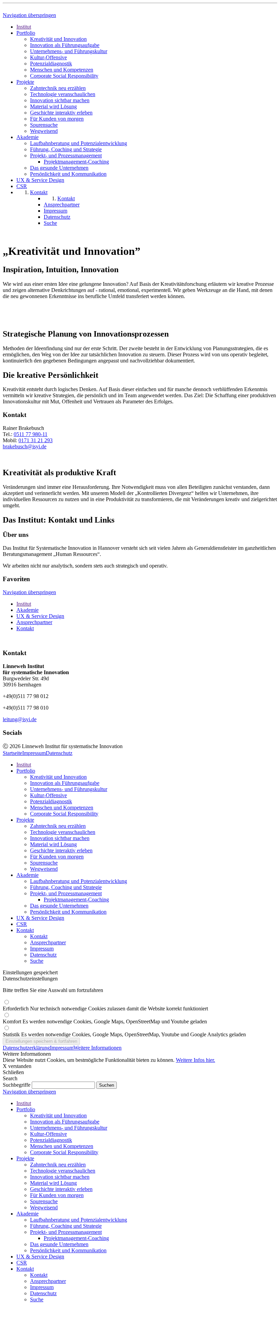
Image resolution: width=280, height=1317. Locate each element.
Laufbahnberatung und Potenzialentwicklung (78, 881)
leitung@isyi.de (20, 719)
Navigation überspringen (29, 15)
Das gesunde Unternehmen (59, 906)
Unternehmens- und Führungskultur (68, 789)
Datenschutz (59, 753)
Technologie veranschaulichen (62, 832)
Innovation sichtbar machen (59, 838)
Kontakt (25, 628)
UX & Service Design (40, 616)
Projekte (25, 820)
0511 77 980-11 (30, 434)
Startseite (12, 753)
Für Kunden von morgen (57, 856)
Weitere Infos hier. (195, 1060)
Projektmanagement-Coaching (76, 899)
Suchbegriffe (16, 1085)
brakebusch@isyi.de (24, 446)
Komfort (105, 1021)
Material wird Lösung (53, 844)
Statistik (124, 1034)
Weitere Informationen (97, 1048)
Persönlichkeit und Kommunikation (68, 912)
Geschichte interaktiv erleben (61, 850)
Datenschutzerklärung (26, 1048)
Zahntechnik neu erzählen (58, 826)
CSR (21, 924)
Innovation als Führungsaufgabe (64, 783)
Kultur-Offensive (48, 795)
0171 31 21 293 (35, 440)
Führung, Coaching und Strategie (66, 887)
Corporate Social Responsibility (64, 814)
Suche (36, 961)
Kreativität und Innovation (58, 777)
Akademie (27, 610)
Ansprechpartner (34, 622)
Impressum (34, 753)
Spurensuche (44, 863)
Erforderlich (105, 1008)
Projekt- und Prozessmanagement (66, 893)
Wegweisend (44, 869)
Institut (23, 604)
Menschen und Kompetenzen (61, 807)
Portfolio (25, 771)
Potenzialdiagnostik (51, 801)
